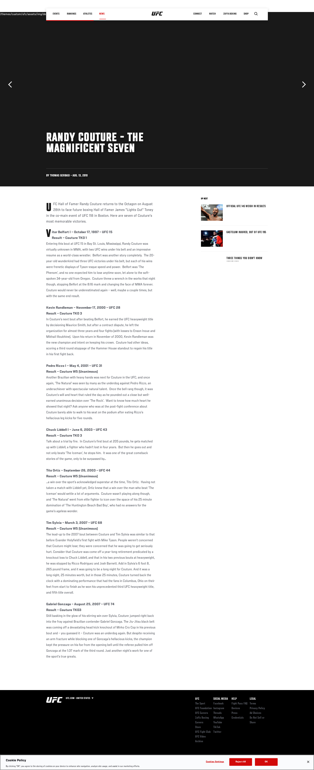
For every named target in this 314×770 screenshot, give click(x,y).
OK (266, 762)
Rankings (71, 13)
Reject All (241, 762)
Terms (253, 703)
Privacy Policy (257, 708)
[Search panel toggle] (256, 13)
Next (302, 84)
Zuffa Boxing (230, 13)
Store (198, 727)
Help (234, 699)
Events (56, 13)
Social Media (220, 699)
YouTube (217, 722)
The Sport (200, 703)
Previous (11, 84)
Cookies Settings (215, 762)
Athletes (87, 13)
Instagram (218, 708)
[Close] (308, 762)
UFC (197, 699)
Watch (212, 13)
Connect (198, 13)
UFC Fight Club (203, 732)
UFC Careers (201, 713)
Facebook (218, 703)
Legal (253, 699)
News (101, 13)
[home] (157, 13)
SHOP (246, 13)
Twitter (217, 732)
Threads (217, 713)
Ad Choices (255, 713)
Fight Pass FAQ (239, 703)
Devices (236, 708)
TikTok (216, 727)
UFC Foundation (203, 708)
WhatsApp (218, 717)
